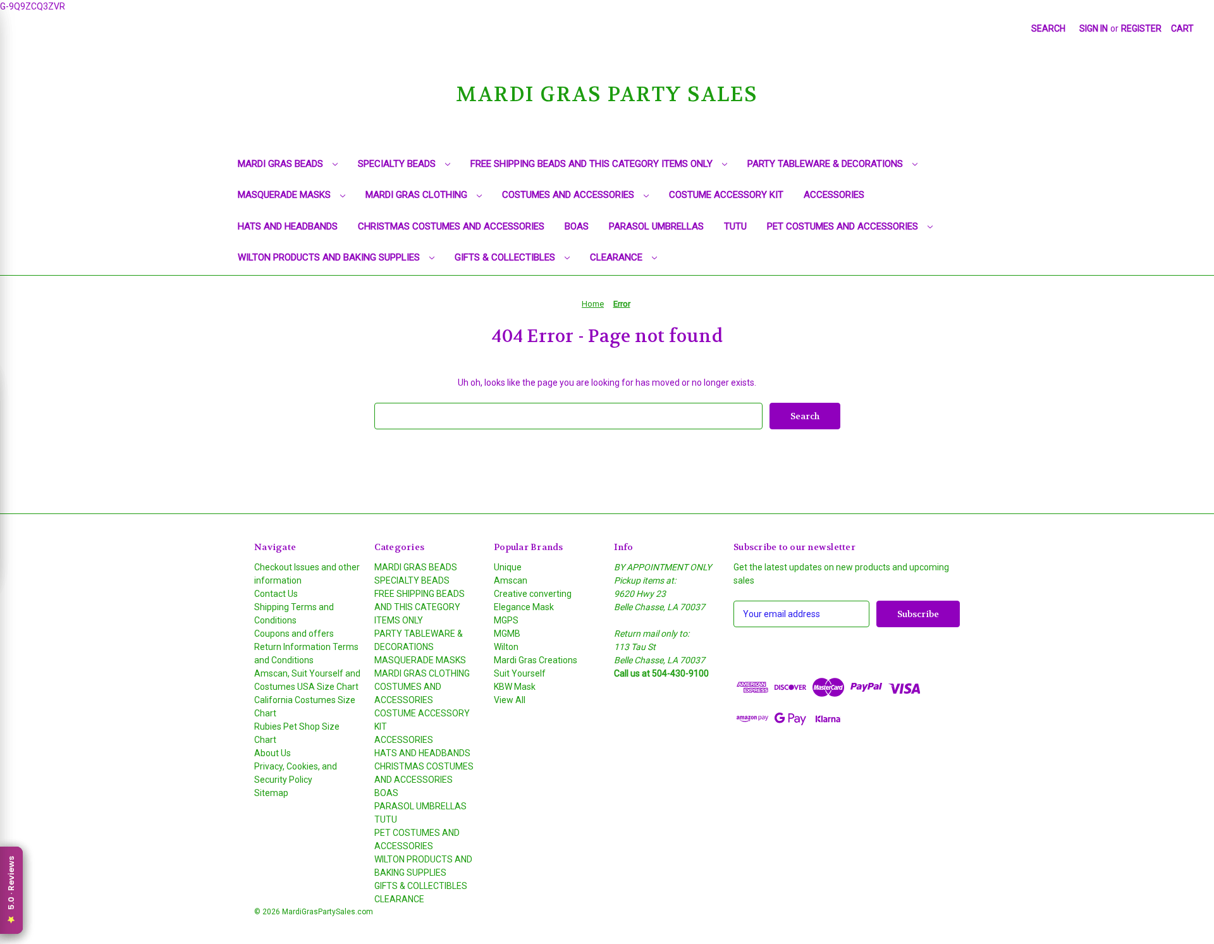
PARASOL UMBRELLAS (656, 226)
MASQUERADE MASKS (285, 194)
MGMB (507, 633)
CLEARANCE (617, 257)
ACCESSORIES (834, 194)
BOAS (577, 226)
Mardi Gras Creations (535, 660)
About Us (272, 753)
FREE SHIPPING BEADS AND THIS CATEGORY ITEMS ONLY (592, 163)
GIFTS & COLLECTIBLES (506, 257)
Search (1048, 28)
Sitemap (271, 793)
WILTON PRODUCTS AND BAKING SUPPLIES (330, 257)
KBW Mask (515, 687)
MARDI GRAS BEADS (282, 163)
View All (509, 700)
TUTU (735, 226)
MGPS (506, 620)
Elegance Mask (524, 607)
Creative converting (533, 594)
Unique (508, 567)
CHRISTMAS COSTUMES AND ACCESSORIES (451, 226)
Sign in (1093, 28)
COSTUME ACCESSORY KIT (726, 194)
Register (1141, 28)
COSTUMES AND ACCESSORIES (569, 194)
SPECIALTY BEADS (398, 163)
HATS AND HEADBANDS (288, 226)
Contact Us (276, 594)
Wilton (506, 647)
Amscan (510, 580)
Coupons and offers (294, 633)
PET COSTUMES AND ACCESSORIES (844, 226)
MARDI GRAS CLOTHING (417, 194)
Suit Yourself (520, 673)
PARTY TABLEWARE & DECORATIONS (826, 163)
